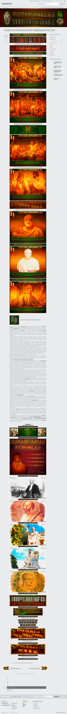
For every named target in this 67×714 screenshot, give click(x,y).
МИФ (14, 89)
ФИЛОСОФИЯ (15, 55)
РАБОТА (50, 47)
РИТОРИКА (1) (39, 44)
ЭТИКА (19, 55)
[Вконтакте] (11, 696)
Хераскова (24, 418)
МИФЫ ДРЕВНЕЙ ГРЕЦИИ (21, 123)
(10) (35, 210)
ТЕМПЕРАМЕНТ (41, 168)
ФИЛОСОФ (16, 90)
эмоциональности (31, 396)
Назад (6, 7)
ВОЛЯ (37, 89)
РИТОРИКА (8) (39, 43)
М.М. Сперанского (24, 359)
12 (26, 210)
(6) (36, 210)
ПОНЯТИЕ (33, 210)
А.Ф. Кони (32, 390)
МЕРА (39, 89)
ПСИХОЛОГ (19, 90)
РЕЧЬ (40, 56)
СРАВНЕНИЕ (16, 168)
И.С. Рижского (31, 359)
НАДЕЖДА (24, 704)
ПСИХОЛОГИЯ (29, 55)
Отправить (10, 690)
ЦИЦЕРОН (36, 123)
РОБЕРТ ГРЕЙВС (16, 123)
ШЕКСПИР (37, 209)
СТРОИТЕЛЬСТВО (25, 594)
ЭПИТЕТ (19, 168)
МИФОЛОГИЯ (16, 89)
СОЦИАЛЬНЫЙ (29, 124)
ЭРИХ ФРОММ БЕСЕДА (26, 43)
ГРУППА (15, 124)
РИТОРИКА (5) (24, 44)
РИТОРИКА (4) (28, 44)
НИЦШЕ (37, 90)
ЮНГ (28, 90)
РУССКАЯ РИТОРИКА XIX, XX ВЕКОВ (35, 668)
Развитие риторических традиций (21, 662)
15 (28, 210)
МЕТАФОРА (25, 168)
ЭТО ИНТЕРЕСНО (52, 43)
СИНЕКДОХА (35, 168)
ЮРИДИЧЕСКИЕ (31, 594)
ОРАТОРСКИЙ (30, 56)
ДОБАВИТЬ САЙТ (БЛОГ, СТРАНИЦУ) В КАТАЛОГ (28, 656)
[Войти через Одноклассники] (7, 685)
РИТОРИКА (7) (16, 44)
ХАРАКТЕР (41, 124)
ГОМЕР (26, 123)
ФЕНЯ (34, 56)
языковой (43, 415)
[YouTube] (19, 696)
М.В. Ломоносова (17, 359)
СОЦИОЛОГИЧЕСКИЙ (34, 124)
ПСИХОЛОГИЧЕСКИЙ (37, 55)
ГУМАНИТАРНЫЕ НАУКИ (53, 41)
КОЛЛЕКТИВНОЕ (25, 124)
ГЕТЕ (39, 209)
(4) (41, 210)
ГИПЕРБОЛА (22, 168)
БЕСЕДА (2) (21, 43)
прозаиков (35, 416)
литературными (36, 417)
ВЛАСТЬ (19, 209)
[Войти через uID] (7, 678)
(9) (39, 210)
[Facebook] (13, 696)
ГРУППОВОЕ (17, 124)
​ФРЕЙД (27, 90)
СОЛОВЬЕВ (39, 90)
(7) (38, 210)
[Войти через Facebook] (7, 680)
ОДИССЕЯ (31, 123)
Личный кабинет (41, 3)
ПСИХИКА (32, 55)
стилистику (44, 420)
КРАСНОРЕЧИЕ (19, 56)
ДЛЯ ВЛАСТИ (51, 51)
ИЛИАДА (28, 123)
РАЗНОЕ (50, 45)
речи (28, 406)
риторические (23, 326)
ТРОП (13, 168)
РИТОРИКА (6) (20, 44)
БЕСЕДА (16, 43)
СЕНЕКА (38, 124)
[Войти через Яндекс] (7, 682)
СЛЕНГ (33, 56)
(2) (37, 210)
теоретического (13, 417)
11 (25, 210)
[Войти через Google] (7, 683)
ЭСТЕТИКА (21, 55)
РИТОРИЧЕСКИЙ (23, 56)
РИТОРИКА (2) (36, 44)
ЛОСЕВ (41, 123)
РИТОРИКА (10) (31, 43)
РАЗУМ (41, 55)
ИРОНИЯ (28, 168)
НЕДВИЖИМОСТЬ (20, 594)
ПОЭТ (22, 90)
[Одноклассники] (17, 696)
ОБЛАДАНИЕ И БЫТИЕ (25, 209)
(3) (40, 210)
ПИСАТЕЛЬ (24, 90)
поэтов (31, 416)
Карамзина (44, 418)
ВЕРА (21, 209)
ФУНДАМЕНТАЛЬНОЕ (16, 210)
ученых (39, 416)
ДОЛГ (23, 706)
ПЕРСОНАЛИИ (51, 55)
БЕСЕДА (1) (18, 43)
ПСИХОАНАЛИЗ (25, 55)
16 (29, 210)
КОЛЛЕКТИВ (21, 124)
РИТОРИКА (15, 56)
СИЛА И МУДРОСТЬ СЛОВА (28, 425)
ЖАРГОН (37, 56)
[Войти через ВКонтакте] (7, 679)
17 (30, 210)
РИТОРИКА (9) (35, 43)
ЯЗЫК (38, 168)
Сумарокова (29, 418)
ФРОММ (31, 90)
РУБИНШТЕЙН (34, 90)
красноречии (34, 400)
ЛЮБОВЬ (17, 209)
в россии (31, 662)
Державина (39, 418)
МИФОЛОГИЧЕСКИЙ (21, 89)
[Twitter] (15, 696)
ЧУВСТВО (41, 89)
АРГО (39, 56)
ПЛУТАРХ (33, 123)
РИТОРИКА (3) (32, 44)
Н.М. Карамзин (43, 360)
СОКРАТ (39, 123)
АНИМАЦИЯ (51, 53)
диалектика (43, 330)
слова (17, 409)
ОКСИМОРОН (31, 168)
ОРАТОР (27, 56)
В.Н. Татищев (27, 378)
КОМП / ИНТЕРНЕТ (52, 49)
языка (14, 414)
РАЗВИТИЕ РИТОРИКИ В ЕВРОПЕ (15, 668)
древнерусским (16, 328)
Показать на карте (14, 708)
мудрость (23, 330)
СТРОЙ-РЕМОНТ (35, 594)
